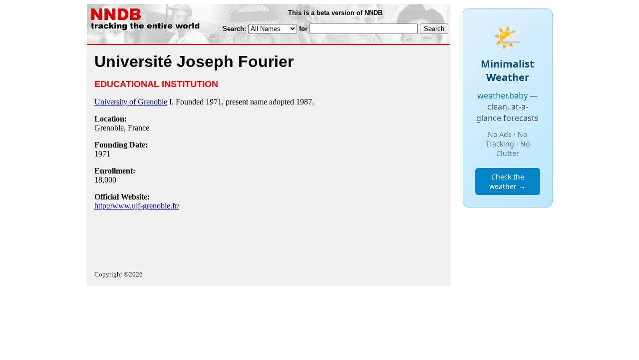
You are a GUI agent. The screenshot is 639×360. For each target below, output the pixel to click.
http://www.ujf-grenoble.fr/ (136, 206)
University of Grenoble (130, 102)
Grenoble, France (121, 128)
